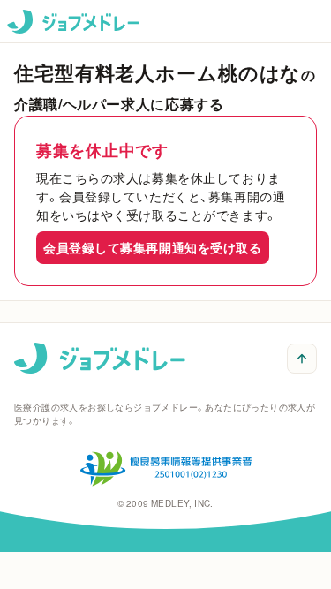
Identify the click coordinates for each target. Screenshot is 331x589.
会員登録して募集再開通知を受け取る (152, 247)
